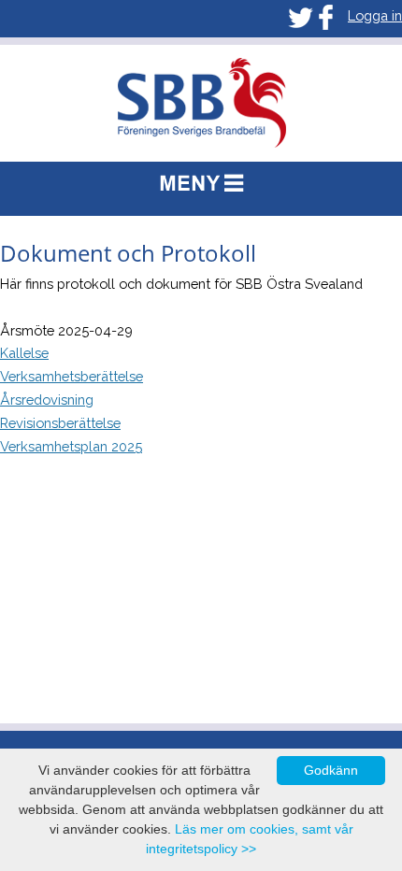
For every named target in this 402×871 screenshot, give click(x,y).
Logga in (375, 15)
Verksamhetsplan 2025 (71, 446)
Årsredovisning (46, 399)
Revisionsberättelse (60, 423)
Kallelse (24, 353)
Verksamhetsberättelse (71, 376)
